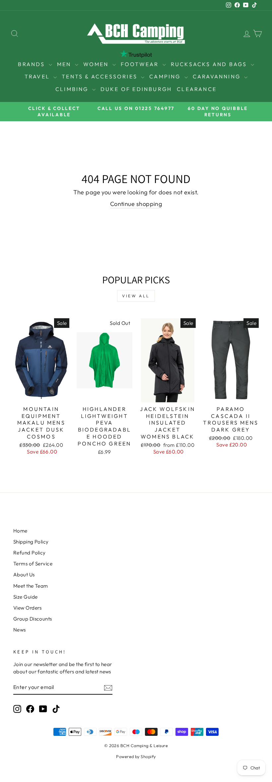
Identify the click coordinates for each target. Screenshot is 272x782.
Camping (166, 76)
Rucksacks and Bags (210, 64)
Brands (32, 64)
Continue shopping (136, 204)
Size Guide (25, 597)
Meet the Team (30, 586)
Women (97, 64)
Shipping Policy (31, 541)
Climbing (73, 89)
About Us (24, 574)
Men (65, 64)
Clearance (197, 89)
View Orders (27, 608)
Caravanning (217, 76)
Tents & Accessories (100, 76)
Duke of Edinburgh (136, 89)
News (19, 630)
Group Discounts (32, 619)
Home (20, 531)
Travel (38, 76)
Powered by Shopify (136, 756)
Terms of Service (32, 563)
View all (136, 295)
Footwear (141, 64)
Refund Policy (29, 552)
